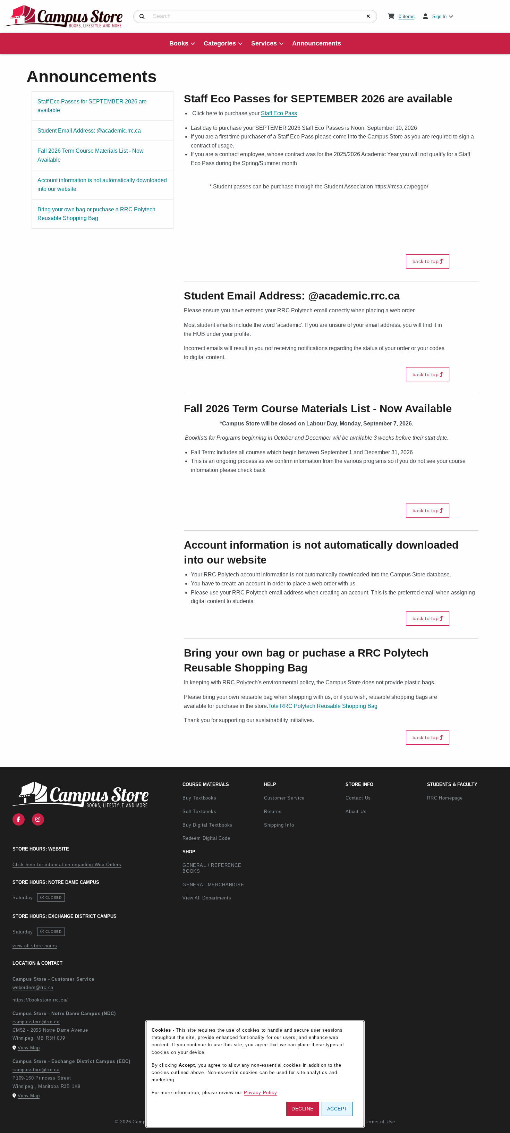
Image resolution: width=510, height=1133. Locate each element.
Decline (302, 1108)
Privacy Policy (260, 1092)
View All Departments (206, 898)
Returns (273, 811)
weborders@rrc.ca (32, 987)
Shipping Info (279, 825)
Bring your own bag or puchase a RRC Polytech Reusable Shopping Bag (96, 213)
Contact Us (358, 798)
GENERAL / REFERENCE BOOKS (211, 868)
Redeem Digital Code (206, 838)
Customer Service (284, 798)
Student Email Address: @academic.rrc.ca (89, 130)
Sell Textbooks (199, 811)
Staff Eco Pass (279, 113)
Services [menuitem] (264, 43)
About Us (356, 811)
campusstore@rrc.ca (36, 1021)
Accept (337, 1108)
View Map (29, 1047)
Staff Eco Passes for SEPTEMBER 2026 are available (92, 105)
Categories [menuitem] (220, 43)
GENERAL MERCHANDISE (213, 884)
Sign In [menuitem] (439, 16)
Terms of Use (380, 1121)
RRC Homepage (465, 798)
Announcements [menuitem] (316, 43)
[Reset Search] (368, 16)
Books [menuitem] (178, 43)
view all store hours (34, 945)
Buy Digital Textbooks (207, 825)
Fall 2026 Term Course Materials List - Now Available (90, 155)
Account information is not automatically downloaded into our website (102, 184)
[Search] (142, 17)
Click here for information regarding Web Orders (66, 864)
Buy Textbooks (199, 798)
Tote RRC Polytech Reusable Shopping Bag (322, 706)
